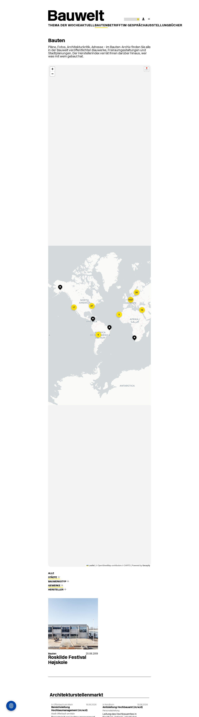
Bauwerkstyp (57, 581)
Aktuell (87, 25)
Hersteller (56, 590)
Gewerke (54, 585)
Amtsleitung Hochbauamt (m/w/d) (123, 707)
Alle (51, 573)
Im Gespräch (134, 25)
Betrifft (115, 25)
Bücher (175, 25)
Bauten (101, 25)
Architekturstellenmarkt (76, 695)
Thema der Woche (64, 25)
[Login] (143, 19)
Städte (53, 577)
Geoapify (146, 565)
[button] (60, 287)
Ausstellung (157, 25)
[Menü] (149, 19)
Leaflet (91, 565)
